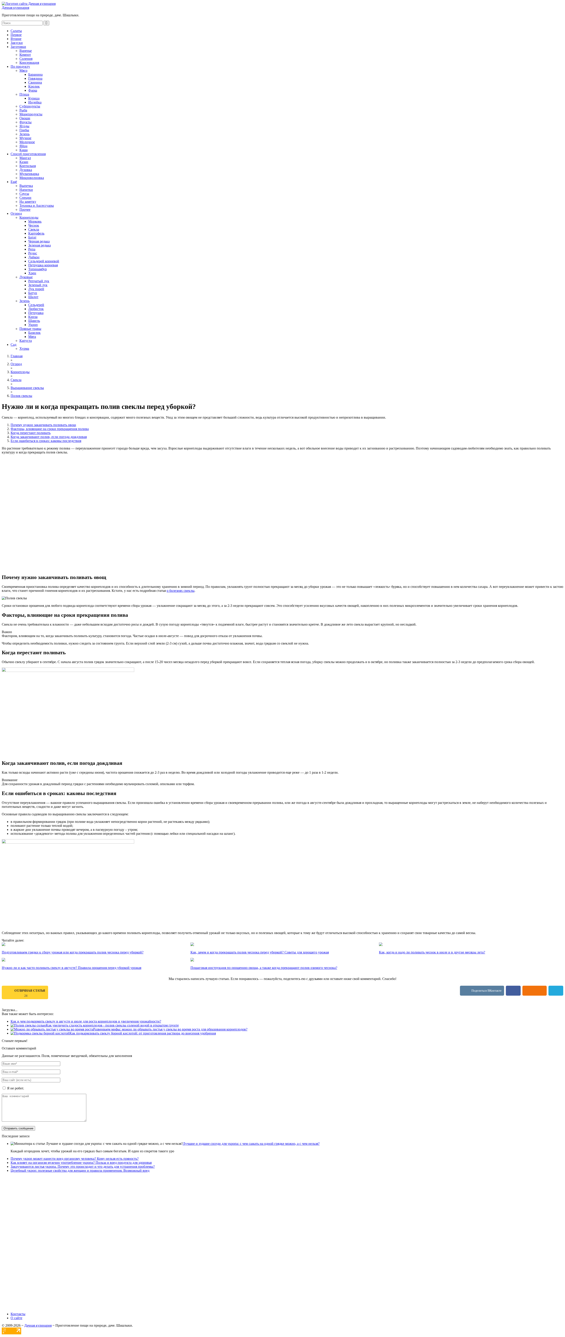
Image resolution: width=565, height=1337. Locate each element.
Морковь (34, 221)
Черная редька (39, 241)
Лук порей (36, 289)
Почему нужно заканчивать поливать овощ (43, 425)
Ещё (14, 182)
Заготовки (18, 47)
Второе (16, 39)
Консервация (29, 62)
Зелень (24, 134)
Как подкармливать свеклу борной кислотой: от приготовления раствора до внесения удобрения (143, 1033)
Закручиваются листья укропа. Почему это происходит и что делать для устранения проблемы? (83, 1166)
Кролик (34, 86)
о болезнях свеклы (180, 590)
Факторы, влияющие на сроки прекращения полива (50, 429)
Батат (32, 237)
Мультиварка (29, 174)
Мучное (25, 138)
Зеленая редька (39, 245)
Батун (32, 293)
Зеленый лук (37, 285)
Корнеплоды (28, 217)
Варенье (25, 51)
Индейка (34, 102)
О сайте (16, 1318)
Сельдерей (36, 305)
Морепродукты (30, 114)
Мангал (25, 158)
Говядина (35, 78)
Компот (25, 54)
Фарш (32, 90)
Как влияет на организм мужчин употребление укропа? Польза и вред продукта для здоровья (81, 1162)
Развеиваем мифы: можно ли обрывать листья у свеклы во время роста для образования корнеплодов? (170, 1029)
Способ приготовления (28, 154)
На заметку (27, 201)
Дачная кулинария (15, 7)
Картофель (36, 233)
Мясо (23, 70)
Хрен (32, 273)
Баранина (35, 74)
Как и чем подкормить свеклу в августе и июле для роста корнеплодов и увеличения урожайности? (86, 1021)
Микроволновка (31, 178)
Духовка (25, 170)
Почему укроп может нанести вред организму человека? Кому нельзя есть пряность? (75, 1158)
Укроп (33, 325)
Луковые (26, 277)
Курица (34, 98)
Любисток (36, 309)
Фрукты (25, 122)
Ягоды (24, 126)
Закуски (17, 43)
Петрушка (35, 313)
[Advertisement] (282, 485)
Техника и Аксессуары (36, 205)
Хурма (24, 348)
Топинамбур (37, 269)
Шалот (33, 297)
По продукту (20, 66)
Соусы (24, 194)
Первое (16, 35)
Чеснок (33, 225)
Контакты (18, 1314)
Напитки (26, 190)
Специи (25, 197)
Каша (23, 150)
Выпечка (26, 186)
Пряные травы (30, 329)
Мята (32, 336)
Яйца (23, 146)
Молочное (27, 142)
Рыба (23, 110)
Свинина (35, 82)
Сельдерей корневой (43, 261)
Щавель (34, 321)
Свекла (33, 229)
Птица (24, 94)
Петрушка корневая (43, 265)
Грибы (24, 130)
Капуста (25, 340)
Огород (16, 213)
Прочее (24, 209)
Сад (13, 344)
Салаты (16, 31)
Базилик (34, 333)
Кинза (33, 317)
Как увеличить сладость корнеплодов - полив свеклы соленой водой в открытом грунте (112, 1025)
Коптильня (27, 166)
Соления (25, 58)
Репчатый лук (38, 281)
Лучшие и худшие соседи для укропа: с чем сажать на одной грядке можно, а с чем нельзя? (251, 1143)
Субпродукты (29, 106)
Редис (32, 253)
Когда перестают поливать (31, 433)
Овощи (24, 118)
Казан (23, 162)
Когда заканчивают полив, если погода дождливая (49, 437)
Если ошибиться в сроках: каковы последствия (46, 441)
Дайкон (34, 257)
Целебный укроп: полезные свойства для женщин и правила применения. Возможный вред (80, 1170)
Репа (31, 249)
